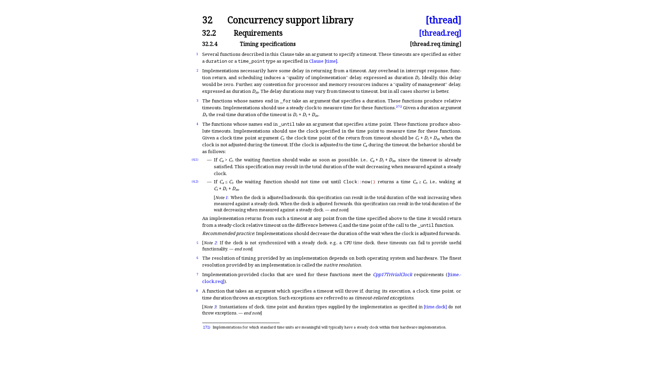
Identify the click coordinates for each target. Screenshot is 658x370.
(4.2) (195, 181)
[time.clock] (435, 307)
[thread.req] (440, 32)
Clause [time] (323, 61)
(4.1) (195, 159)
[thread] (443, 20)
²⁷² (399, 107)
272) (206, 327)
